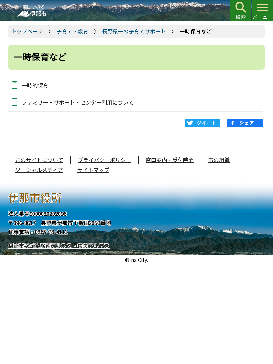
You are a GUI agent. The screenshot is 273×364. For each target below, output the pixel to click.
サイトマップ (93, 169)
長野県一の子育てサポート (134, 31)
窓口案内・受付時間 (170, 160)
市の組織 (219, 160)
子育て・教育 (73, 31)
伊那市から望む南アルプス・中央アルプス (58, 245)
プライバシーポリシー (104, 160)
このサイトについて (39, 160)
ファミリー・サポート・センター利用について (78, 102)
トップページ (27, 31)
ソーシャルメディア (39, 169)
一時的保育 (35, 85)
